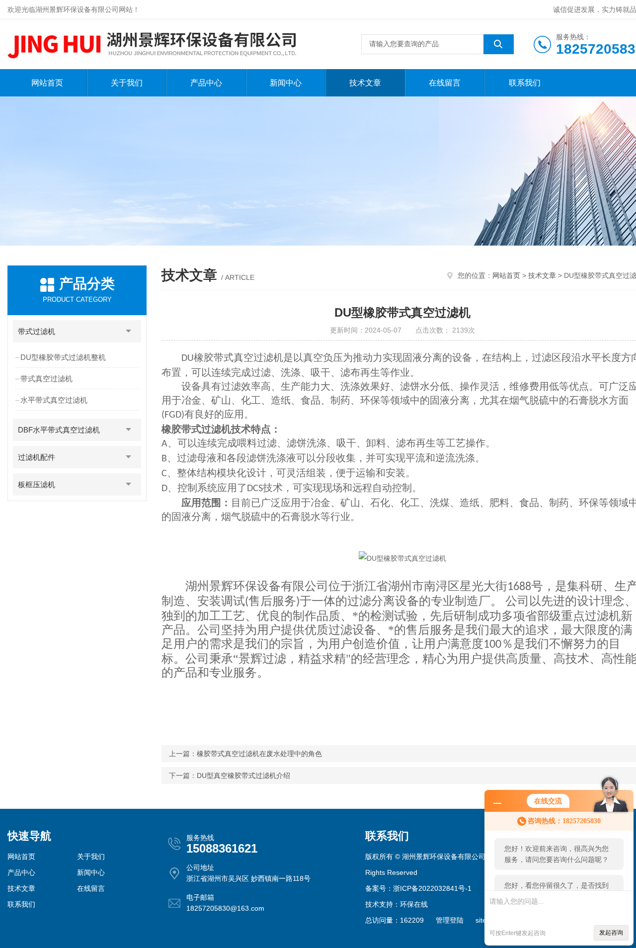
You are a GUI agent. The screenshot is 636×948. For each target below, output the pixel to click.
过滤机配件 (36, 457)
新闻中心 (286, 83)
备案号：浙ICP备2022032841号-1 (418, 888)
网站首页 (47, 83)
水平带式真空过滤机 (53, 400)
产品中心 (206, 83)
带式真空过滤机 (46, 378)
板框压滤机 (36, 484)
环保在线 (414, 904)
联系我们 (525, 83)
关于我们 (127, 83)
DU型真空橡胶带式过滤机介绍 (243, 775)
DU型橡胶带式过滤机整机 (63, 357)
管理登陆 (450, 920)
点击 (129, 331)
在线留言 (445, 83)
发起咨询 (611, 932)
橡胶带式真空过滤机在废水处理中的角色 (259, 754)
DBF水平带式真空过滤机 (59, 430)
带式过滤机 (36, 331)
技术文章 (365, 83)
